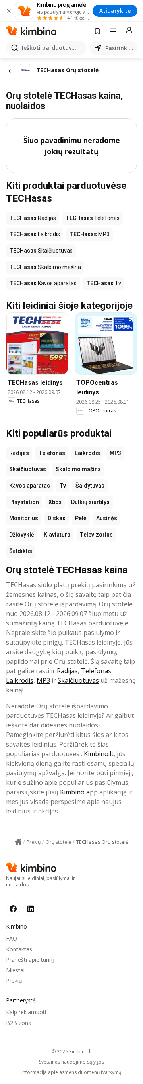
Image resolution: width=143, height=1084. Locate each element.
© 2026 (72, 1051)
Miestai (15, 970)
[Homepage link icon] (18, 842)
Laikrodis (87, 453)
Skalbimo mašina (78, 469)
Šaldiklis (20, 551)
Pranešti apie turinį (30, 959)
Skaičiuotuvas (27, 469)
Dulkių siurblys (90, 502)
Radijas (19, 453)
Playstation (24, 502)
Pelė (81, 518)
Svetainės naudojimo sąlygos (71, 1062)
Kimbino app (79, 792)
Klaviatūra (57, 534)
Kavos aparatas (29, 485)
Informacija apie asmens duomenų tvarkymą (71, 1072)
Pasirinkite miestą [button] (119, 48)
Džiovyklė (21, 534)
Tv (63, 485)
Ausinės (106, 518)
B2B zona (18, 1023)
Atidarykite (115, 10)
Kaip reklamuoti (26, 1012)
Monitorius (23, 518)
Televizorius (96, 534)
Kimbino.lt (99, 753)
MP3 (115, 453)
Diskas (57, 518)
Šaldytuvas (89, 485)
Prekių (14, 980)
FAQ (11, 938)
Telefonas (52, 453)
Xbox (55, 502)
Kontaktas (19, 949)
